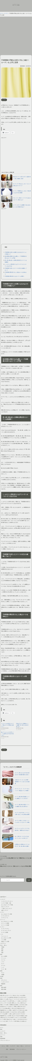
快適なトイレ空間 (5, 941)
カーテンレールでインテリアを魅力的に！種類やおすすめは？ (22, 829)
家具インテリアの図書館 (11, 1060)
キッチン (2, 927)
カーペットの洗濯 (5, 925)
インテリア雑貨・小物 (6, 903)
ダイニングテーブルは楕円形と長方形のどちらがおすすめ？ (13, 997)
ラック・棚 (3, 969)
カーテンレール (4, 917)
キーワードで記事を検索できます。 (8, 876)
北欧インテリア (4, 910)
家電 (1, 971)
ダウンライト (4, 980)
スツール (3, 960)
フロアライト (3, 943)
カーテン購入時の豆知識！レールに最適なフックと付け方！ (22, 797)
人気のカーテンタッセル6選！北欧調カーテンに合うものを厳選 (22, 781)
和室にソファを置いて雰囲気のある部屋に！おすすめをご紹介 (13, 1004)
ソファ (2, 961)
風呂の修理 (3, 987)
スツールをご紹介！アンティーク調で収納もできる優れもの (13, 1021)
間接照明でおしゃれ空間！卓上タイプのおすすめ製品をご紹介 (13, 1015)
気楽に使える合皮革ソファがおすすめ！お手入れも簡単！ (12, 1012)
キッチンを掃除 (4, 932)
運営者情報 (2, 1038)
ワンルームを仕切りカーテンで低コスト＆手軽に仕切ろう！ (7, 725)
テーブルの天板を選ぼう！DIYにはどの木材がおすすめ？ (12, 1008)
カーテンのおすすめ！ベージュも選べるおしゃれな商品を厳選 (22, 813)
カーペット (2, 919)
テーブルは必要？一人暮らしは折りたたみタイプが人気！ (12, 1014)
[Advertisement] (16, 36)
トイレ (1, 934)
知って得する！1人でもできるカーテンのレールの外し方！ (22, 837)
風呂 (1, 985)
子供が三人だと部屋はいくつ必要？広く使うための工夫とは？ (22, 725)
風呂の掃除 (3, 989)
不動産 (2, 947)
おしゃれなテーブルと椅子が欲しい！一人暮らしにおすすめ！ (13, 1001)
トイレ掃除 (3, 939)
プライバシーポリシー (5, 1040)
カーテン (6, 13)
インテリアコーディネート (7, 901)
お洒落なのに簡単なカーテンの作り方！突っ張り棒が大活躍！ (22, 845)
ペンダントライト (5, 982)
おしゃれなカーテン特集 (6, 914)
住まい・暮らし (3, 945)
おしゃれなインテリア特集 (7, 905)
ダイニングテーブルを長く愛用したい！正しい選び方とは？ (13, 1003)
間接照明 (3, 983)
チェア (2, 963)
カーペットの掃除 (5, 923)
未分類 (1, 976)
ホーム (1, 13)
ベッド (2, 967)
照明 (1, 978)
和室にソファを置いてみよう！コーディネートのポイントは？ (13, 999)
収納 (2, 949)
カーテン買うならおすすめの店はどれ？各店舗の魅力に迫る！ (22, 773)
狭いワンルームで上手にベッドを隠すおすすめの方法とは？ (7, 733)
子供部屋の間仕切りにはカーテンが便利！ (15, 276)
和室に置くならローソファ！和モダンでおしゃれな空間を (12, 995)
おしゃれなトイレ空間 (6, 938)
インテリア (2, 899)
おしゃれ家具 (4, 956)
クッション (3, 958)
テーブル (3, 965)
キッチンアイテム (5, 928)
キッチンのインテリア (6, 930)
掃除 (2, 950)
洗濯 (2, 952)
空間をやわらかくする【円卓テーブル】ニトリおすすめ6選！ (13, 1017)
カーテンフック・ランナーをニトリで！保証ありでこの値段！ (22, 789)
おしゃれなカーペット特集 (7, 921)
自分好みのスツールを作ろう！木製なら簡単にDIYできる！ (13, 1006)
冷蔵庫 (2, 974)
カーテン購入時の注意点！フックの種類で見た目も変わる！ (22, 805)
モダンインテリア (5, 906)
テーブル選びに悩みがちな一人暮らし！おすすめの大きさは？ (13, 1019)
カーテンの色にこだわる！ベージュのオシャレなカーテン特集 (22, 821)
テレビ (2, 972)
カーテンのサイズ (5, 916)
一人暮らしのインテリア (6, 908)
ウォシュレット (4, 936)
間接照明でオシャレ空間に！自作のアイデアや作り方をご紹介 (13, 1010)
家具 (1, 954)
